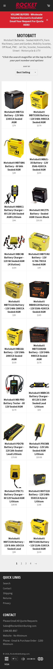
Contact (7, 588)
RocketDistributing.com (20, 654)
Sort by (26, 66)
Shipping (8, 593)
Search (6, 583)
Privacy (7, 603)
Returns (7, 598)
